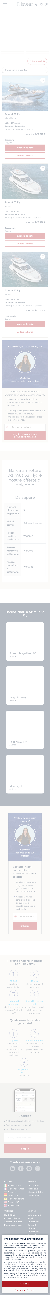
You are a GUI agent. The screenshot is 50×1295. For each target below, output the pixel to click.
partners (21, 1243)
